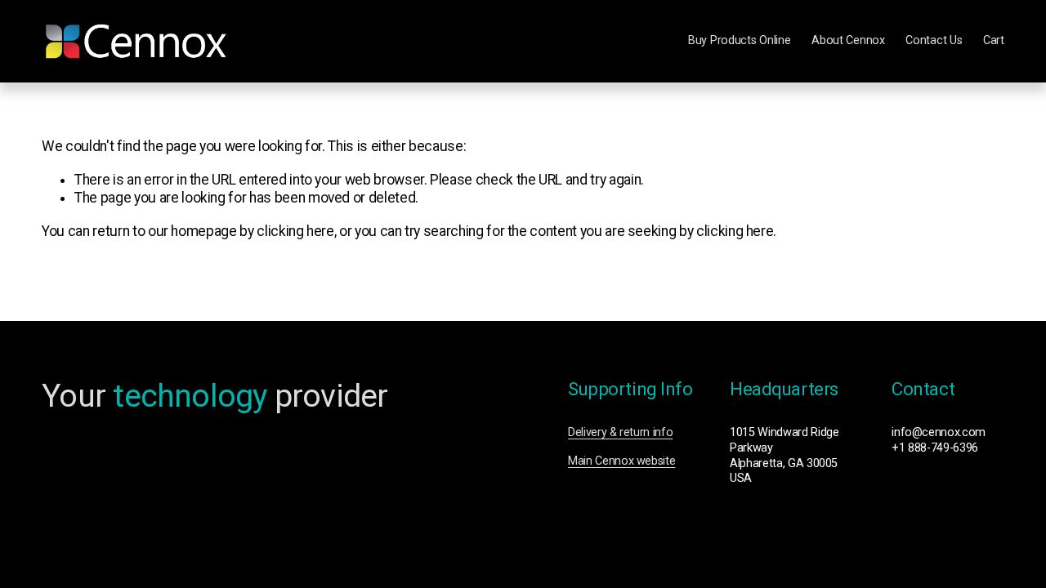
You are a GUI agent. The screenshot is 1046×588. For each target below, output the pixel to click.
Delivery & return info (620, 432)
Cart (993, 40)
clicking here (295, 231)
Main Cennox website (621, 461)
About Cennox (848, 40)
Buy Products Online (739, 40)
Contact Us (933, 40)
